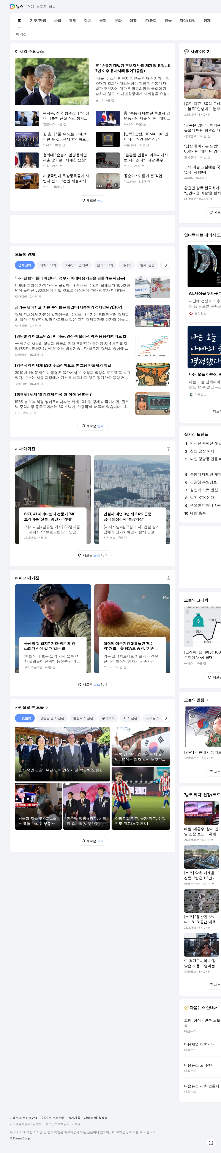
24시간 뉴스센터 (53, 1117)
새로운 (95, 200)
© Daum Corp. (20, 1138)
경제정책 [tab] (24, 265)
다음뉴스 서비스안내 (24, 1117)
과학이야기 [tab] (48, 265)
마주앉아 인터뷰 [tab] (76, 265)
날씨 (52, 6)
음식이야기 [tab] (105, 265)
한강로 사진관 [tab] (83, 718)
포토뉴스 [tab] (152, 718)
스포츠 (41, 6)
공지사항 (74, 1117)
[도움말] (168, 449)
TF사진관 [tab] (130, 718)
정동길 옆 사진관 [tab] (52, 718)
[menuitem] (19, 20)
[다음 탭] (166, 265)
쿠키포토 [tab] (108, 718)
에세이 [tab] (126, 265)
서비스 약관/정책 (95, 1117)
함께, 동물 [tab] (147, 265)
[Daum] (13, 6)
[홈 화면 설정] (211, 1143)
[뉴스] (20, 6)
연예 (30, 6)
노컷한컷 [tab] (24, 718)
